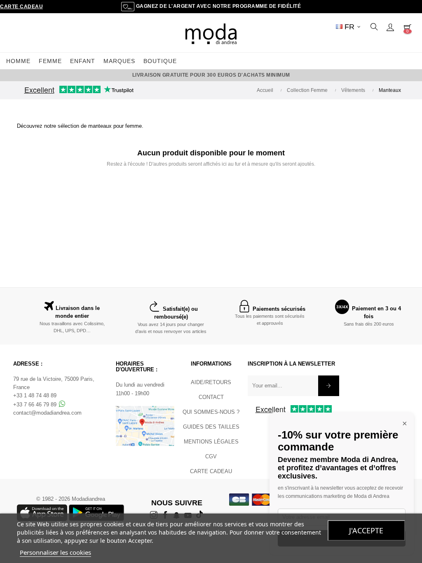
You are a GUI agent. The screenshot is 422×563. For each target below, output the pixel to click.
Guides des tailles (211, 427)
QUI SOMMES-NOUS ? (211, 412)
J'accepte (366, 530)
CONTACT (211, 397)
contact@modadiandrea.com (47, 413)
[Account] (390, 26)
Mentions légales (211, 442)
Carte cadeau (21, 6)
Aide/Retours (211, 382)
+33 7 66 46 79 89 (35, 404)
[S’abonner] (328, 385)
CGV (211, 456)
